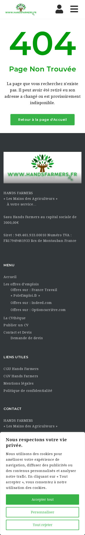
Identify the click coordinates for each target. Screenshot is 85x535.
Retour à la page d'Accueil (42, 120)
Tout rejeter (42, 525)
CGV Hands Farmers (21, 376)
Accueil (10, 277)
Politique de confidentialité (28, 391)
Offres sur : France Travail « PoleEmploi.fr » (34, 292)
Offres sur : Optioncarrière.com (38, 310)
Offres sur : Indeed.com (31, 303)
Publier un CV (16, 325)
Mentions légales (19, 383)
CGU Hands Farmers (21, 369)
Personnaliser (42, 512)
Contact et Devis (18, 332)
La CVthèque (15, 318)
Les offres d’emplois (21, 284)
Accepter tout (43, 499)
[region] (42, 483)
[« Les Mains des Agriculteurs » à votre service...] (24, 9)
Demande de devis (27, 338)
